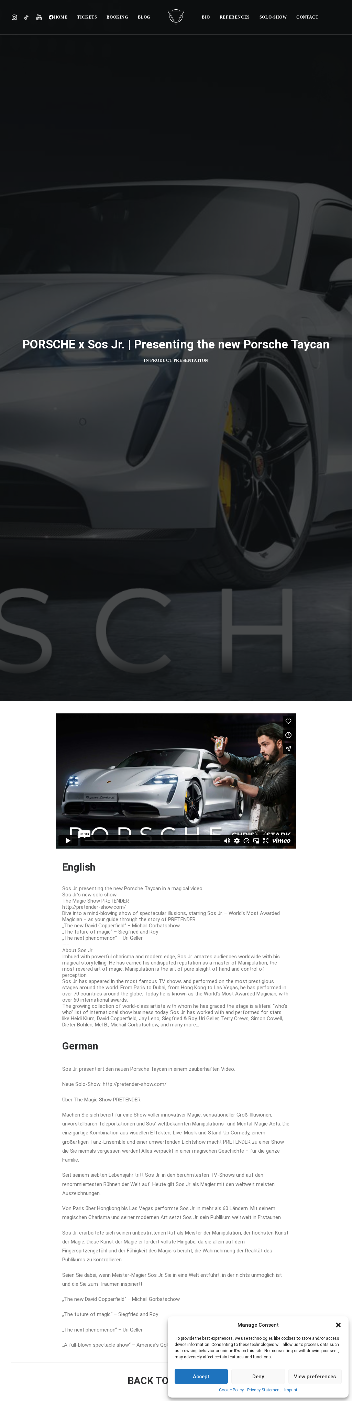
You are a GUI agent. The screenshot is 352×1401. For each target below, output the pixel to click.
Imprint (290, 1390)
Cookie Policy (231, 1390)
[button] (338, 1325)
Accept (201, 1376)
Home (60, 17)
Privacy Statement (264, 1390)
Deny (258, 1376)
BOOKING (117, 17)
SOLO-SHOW (273, 17)
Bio (206, 17)
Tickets (87, 17)
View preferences (315, 1376)
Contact (307, 17)
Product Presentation (179, 360)
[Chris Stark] (176, 17)
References (235, 17)
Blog (144, 17)
